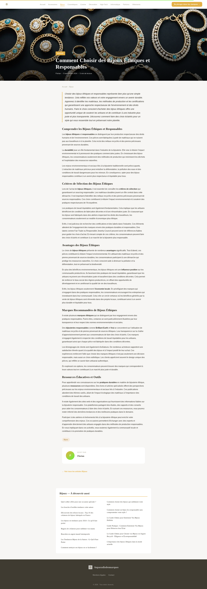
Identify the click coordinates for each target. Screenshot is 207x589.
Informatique (115, 4)
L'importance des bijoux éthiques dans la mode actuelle (124, 543)
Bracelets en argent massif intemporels (75, 534)
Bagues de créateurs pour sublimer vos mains (78, 529)
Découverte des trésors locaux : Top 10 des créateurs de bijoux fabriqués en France (77, 514)
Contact (111, 575)
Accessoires (52, 4)
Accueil (42, 4)
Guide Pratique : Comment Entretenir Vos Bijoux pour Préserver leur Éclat (125, 527)
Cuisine (83, 4)
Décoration (93, 4)
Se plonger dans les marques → (187, 4)
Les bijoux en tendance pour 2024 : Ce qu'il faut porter (79, 522)
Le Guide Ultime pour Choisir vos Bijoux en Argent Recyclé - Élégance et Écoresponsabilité (126, 535)
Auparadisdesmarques (106, 567)
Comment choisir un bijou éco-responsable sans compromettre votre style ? (125, 511)
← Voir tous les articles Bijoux (74, 471)
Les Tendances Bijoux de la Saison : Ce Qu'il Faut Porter (79, 540)
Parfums (126, 4)
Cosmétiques (73, 4)
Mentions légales (99, 575)
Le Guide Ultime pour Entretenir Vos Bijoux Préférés (123, 519)
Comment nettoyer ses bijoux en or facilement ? (79, 547)
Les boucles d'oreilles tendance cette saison (77, 507)
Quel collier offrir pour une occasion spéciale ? (78, 502)
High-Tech (104, 4)
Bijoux (62, 4)
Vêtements (136, 4)
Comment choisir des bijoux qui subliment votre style (125, 503)
